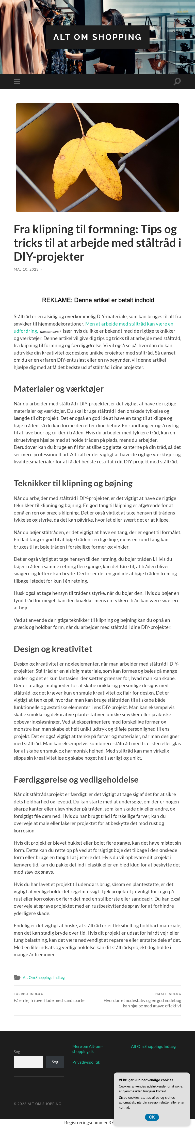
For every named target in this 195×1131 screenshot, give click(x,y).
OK (152, 1117)
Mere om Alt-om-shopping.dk (87, 1049)
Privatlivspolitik (86, 1062)
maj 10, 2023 (26, 269)
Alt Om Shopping (97, 37)
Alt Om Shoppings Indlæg (44, 977)
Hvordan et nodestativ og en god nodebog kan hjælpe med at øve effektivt (142, 1000)
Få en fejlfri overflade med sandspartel (50, 997)
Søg (17, 1051)
